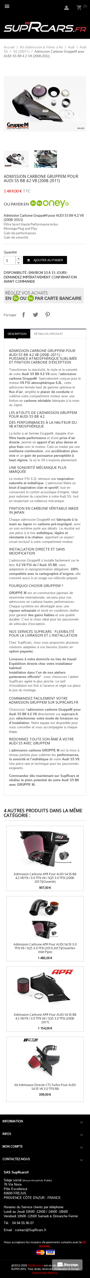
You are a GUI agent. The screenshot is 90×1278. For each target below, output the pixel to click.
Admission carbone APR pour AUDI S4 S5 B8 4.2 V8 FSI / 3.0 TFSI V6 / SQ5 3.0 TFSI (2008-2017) (45, 1018)
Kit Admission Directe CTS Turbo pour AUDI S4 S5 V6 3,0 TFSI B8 (45, 1087)
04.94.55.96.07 (23, 1223)
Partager (23, 315)
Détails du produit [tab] (48, 334)
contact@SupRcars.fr (30, 1230)
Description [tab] (17, 334)
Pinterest (47, 315)
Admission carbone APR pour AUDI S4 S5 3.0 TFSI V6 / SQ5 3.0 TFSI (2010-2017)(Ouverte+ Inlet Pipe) (45, 948)
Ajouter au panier (45, 260)
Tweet (35, 315)
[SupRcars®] (45, 26)
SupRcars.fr (35, 1265)
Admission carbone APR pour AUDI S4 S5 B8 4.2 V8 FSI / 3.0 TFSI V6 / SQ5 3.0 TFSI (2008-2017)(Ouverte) (45, 878)
